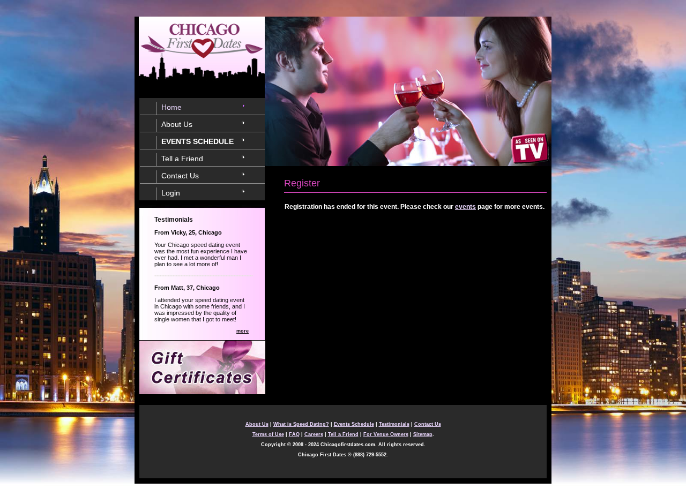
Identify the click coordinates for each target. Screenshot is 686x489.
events (465, 206)
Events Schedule (354, 424)
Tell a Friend (182, 158)
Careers (313, 434)
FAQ (294, 434)
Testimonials (394, 424)
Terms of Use (268, 434)
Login (170, 193)
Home (171, 107)
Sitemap (423, 434)
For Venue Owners (385, 434)
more (242, 331)
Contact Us (180, 175)
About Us (176, 124)
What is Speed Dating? (301, 424)
